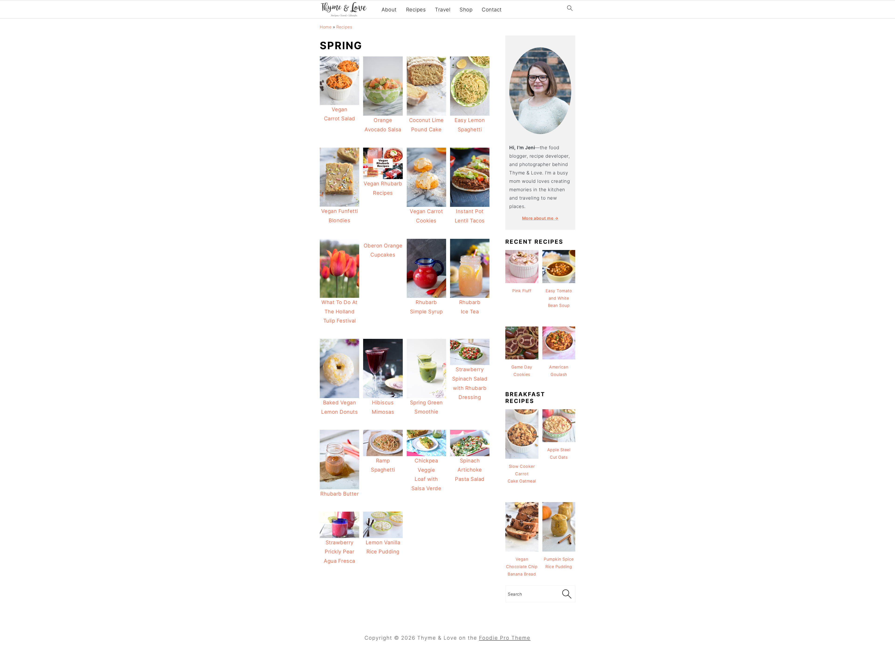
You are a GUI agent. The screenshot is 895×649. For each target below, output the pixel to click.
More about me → (540, 218)
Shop (466, 10)
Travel (442, 10)
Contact (492, 10)
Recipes (416, 10)
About (389, 10)
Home (325, 26)
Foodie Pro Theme (504, 638)
